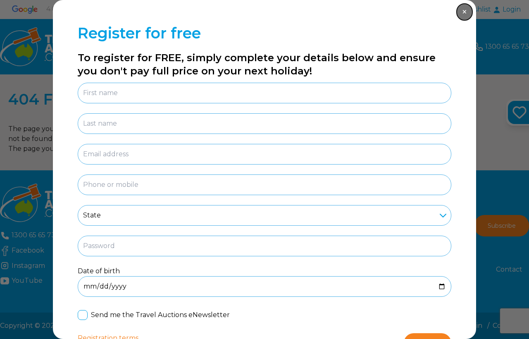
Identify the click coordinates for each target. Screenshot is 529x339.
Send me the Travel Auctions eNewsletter (160, 315)
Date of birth (99, 271)
